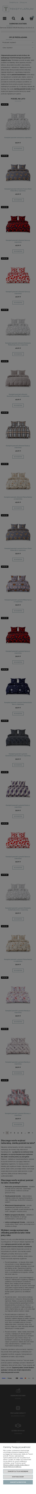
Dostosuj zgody (18, 1477)
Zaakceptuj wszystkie (18, 1482)
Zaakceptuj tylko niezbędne (18, 1471)
